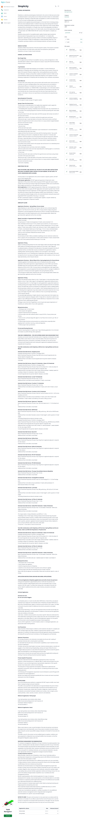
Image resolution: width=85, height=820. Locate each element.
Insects (5, 16)
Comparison (6, 10)
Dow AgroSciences (68, 12)
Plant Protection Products (9, 6)
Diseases (5, 19)
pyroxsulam (67, 32)
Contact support (7, 22)
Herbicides (67, 16)
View (81, 39)
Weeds (5, 13)
